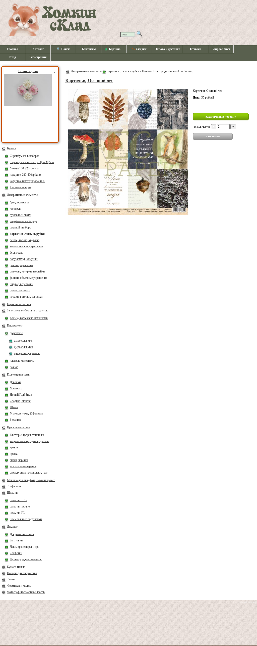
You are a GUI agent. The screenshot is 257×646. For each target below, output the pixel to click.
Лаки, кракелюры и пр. (24, 546)
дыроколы (16, 333)
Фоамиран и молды (19, 585)
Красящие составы (18, 427)
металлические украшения (26, 246)
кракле (14, 447)
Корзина (114, 49)
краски (14, 453)
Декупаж (12, 526)
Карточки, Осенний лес (89, 80)
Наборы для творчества (22, 573)
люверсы (15, 208)
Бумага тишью (16, 567)
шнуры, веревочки (21, 284)
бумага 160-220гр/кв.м (24, 168)
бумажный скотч (20, 215)
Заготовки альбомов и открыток (27, 310)
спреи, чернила (19, 460)
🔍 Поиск (63, 49)
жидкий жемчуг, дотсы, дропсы (29, 441)
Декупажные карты (22, 534)
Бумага (11, 148)
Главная (12, 49)
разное (14, 367)
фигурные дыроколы (27, 353)
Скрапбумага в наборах (24, 156)
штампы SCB (18, 500)
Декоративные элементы (22, 195)
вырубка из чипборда (23, 221)
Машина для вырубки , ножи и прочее (31, 480)
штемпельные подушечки (26, 519)
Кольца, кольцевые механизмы (29, 318)
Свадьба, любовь (20, 401)
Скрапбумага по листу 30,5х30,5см (32, 162)
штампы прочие (20, 506)
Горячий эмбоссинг (19, 304)
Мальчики (16, 388)
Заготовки (16, 540)
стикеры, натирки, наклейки (27, 271)
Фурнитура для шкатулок (26, 559)
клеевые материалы (22, 360)
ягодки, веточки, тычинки (26, 296)
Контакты (89, 49)
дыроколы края (23, 340)
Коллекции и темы (18, 374)
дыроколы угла (23, 347)
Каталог (38, 49)
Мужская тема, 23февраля (26, 413)
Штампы (12, 492)
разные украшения (21, 265)
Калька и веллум (20, 187)
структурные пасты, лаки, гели (29, 472)
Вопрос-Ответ (221, 49)
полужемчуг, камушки (24, 259)
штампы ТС (17, 513)
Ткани (11, 579)
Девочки (15, 382)
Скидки (139, 49)
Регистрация (38, 57)
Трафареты (14, 486)
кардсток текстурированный (27, 181)
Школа (14, 407)
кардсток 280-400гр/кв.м (25, 174)
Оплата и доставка (167, 49)
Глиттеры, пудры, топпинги (27, 435)
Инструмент (14, 325)
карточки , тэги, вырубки (27, 234)
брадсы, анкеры (19, 202)
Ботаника (15, 420)
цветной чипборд (20, 227)
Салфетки (16, 553)
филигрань (16, 252)
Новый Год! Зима (21, 394)
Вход (12, 57)
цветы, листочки (20, 290)
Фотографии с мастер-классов (26, 592)
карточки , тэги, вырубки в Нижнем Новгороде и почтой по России (149, 71)
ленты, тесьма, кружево (24, 240)
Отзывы (195, 49)
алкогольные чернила (23, 466)
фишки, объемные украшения (28, 278)
